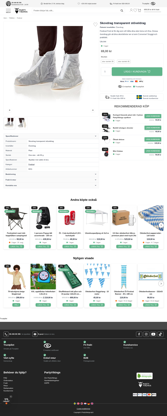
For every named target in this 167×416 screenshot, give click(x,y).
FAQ (5, 378)
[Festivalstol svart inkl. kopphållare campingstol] (16, 218)
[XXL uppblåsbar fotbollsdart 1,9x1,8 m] (43, 276)
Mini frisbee (118, 151)
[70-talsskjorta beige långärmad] (16, 276)
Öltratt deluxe (118, 139)
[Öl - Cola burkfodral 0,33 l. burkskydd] (70, 218)
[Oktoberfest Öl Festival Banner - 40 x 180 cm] (124, 276)
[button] (6, 401)
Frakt (6, 383)
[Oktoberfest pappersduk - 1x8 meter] (151, 218)
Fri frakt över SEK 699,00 (121, 4)
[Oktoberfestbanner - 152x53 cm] (151, 276)
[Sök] (122, 10)
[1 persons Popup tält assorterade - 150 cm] (43, 218)
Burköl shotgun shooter (123, 128)
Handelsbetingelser (51, 380)
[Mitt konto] (131, 10)
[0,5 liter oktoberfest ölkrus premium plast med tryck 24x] (124, 218)
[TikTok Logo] (160, 334)
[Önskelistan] (135, 10)
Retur (6, 386)
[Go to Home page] (21, 10)
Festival (31, 164)
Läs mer (103, 41)
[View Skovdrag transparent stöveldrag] (9, 123)
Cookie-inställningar (83, 409)
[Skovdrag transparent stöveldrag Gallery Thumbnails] (16, 123)
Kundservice (8, 391)
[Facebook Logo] (139, 334)
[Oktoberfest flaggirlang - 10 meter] (97, 276)
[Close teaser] (11, 396)
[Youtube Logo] (153, 334)
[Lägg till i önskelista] (95, 24)
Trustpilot (145, 4)
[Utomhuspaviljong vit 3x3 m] (97, 218)
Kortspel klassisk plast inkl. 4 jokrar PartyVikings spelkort (128, 116)
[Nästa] (92, 110)
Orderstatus (8, 380)
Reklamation (8, 388)
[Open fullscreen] (51, 68)
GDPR (46, 383)
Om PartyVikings (50, 378)
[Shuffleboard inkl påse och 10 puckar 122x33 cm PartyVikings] (70, 276)
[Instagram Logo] (146, 334)
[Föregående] (10, 110)
